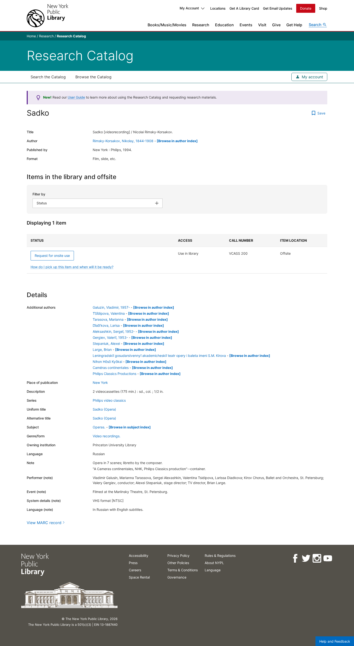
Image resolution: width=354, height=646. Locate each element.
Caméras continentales (111, 368)
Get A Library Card (244, 8)
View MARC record (44, 522)
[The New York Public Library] (47, 15)
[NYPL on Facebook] (295, 558)
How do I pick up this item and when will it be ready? (72, 267)
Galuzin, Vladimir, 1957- (111, 307)
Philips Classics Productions (114, 374)
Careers (135, 570)
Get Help (294, 24)
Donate (305, 8)
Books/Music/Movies (167, 24)
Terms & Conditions (182, 570)
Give (276, 24)
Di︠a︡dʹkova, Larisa (106, 325)
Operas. (99, 427)
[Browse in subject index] (130, 427)
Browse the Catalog (93, 76)
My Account (189, 8)
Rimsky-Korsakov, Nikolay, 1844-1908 (123, 141)
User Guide (76, 97)
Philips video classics (109, 400)
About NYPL (214, 563)
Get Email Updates (277, 8)
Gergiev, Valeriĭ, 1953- (110, 337)
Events (246, 24)
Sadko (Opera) (104, 409)
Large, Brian (102, 349)
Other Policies (178, 563)
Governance (176, 577)
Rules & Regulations (220, 555)
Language (213, 570)
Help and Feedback (334, 641)
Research (200, 24)
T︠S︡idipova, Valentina (109, 313)
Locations (218, 8)
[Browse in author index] (177, 141)
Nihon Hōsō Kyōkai (107, 362)
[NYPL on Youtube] (327, 558)
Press (133, 563)
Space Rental (139, 577)
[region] (177, 253)
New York (100, 382)
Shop (323, 8)
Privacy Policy (178, 555)
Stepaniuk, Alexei (106, 343)
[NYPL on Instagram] (316, 558)
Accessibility (138, 555)
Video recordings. (106, 436)
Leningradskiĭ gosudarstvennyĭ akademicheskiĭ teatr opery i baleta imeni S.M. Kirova (159, 355)
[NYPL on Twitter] (305, 558)
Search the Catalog (48, 76)
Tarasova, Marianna (108, 319)
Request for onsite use (52, 255)
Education (224, 24)
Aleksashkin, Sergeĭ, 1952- (114, 331)
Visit (262, 24)
